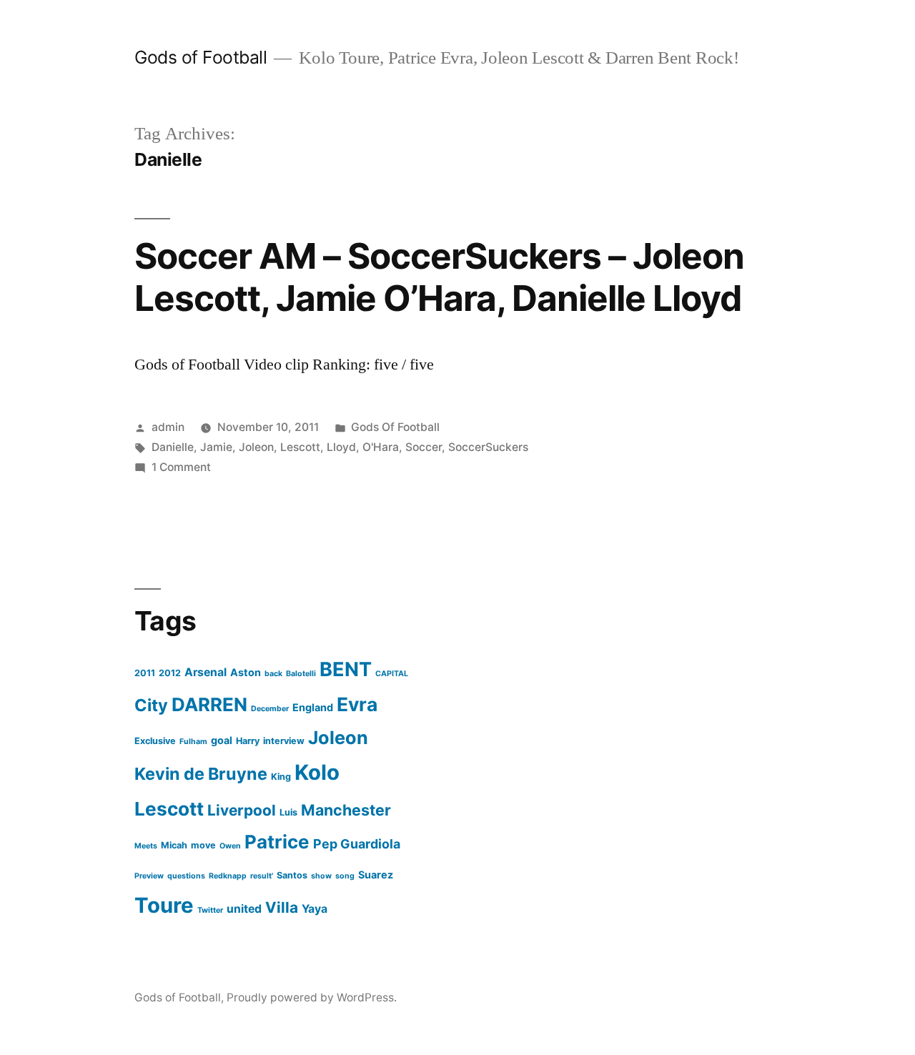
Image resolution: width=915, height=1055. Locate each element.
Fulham (193, 741)
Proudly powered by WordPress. (312, 997)
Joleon (256, 447)
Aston (245, 672)
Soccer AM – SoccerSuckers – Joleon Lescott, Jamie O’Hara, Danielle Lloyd (439, 277)
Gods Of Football (395, 427)
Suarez (375, 874)
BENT (346, 669)
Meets (145, 846)
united (244, 909)
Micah (174, 845)
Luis (288, 812)
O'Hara (380, 447)
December (270, 708)
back (273, 673)
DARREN (209, 704)
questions (186, 876)
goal (221, 740)
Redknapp (228, 876)
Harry (247, 740)
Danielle (173, 447)
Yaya (314, 909)
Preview (149, 876)
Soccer (423, 447)
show (321, 876)
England (312, 707)
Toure (164, 905)
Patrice (277, 842)
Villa (281, 907)
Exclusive (155, 740)
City (151, 705)
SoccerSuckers (488, 447)
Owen (230, 846)
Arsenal (205, 672)
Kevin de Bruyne (200, 773)
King (281, 776)
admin (168, 427)
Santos (292, 875)
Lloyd (341, 447)
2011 (144, 673)
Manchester (346, 810)
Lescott (300, 447)
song (345, 876)
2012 (170, 673)
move (203, 845)
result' (261, 876)
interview (284, 740)
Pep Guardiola (356, 843)
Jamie (216, 447)
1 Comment (181, 467)
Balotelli (301, 673)
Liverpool (241, 810)
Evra (357, 704)
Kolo (317, 772)
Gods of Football (200, 57)
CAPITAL (391, 673)
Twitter (210, 910)
